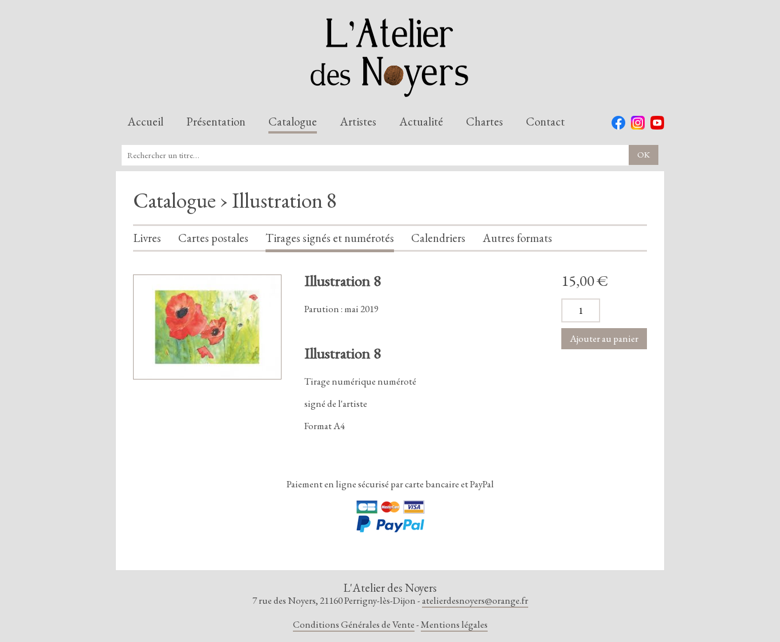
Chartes (484, 122)
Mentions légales (454, 624)
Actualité (421, 122)
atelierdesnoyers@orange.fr (475, 600)
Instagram (638, 123)
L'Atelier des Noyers (390, 57)
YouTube (657, 123)
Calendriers (438, 238)
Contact (545, 122)
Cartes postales (213, 238)
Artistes (358, 122)
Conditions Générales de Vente (354, 624)
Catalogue (292, 122)
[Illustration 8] (207, 326)
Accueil (145, 122)
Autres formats (517, 238)
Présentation (216, 122)
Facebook (618, 123)
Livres (147, 238)
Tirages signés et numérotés (330, 238)
